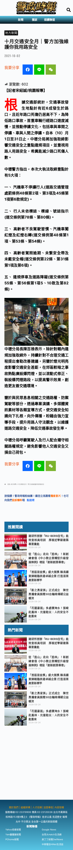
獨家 (34, 19)
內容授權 (59, 807)
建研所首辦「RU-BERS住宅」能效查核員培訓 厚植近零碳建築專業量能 (49, 540)
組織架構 (25, 807)
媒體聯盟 (49, 19)
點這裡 (30, 500)
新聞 (20, 19)
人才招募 (37, 807)
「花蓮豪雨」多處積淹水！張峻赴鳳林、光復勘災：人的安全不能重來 (49, 612)
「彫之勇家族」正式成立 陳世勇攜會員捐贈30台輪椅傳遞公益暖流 (49, 594)
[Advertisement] (36, 763)
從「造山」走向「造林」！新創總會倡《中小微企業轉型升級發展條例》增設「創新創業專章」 (49, 558)
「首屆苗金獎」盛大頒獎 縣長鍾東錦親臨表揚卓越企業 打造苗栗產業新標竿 (49, 576)
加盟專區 (48, 807)
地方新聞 (11, 33)
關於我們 (14, 807)
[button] (22, 20)
